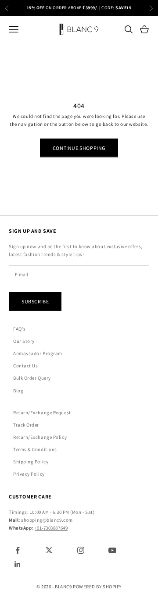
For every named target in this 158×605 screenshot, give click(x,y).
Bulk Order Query (32, 378)
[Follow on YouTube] (112, 550)
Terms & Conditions (35, 449)
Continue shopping (79, 148)
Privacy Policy (29, 474)
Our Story (24, 341)
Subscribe (35, 301)
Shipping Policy (30, 462)
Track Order (26, 425)
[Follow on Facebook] (17, 550)
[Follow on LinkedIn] (17, 564)
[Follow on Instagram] (80, 550)
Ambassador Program (37, 353)
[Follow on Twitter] (49, 550)
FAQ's (19, 329)
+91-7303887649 (51, 528)
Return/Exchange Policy (40, 437)
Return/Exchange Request (42, 412)
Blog (18, 391)
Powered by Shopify (97, 587)
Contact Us (25, 366)
